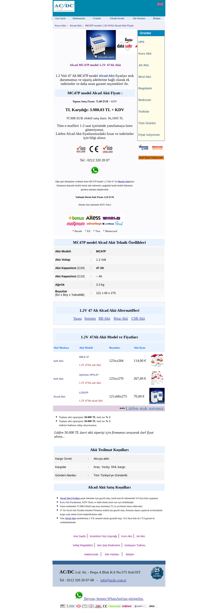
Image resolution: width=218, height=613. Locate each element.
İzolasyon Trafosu (134, 545)
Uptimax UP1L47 (88, 374)
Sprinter (90, 318)
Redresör (144, 100)
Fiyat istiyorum (149, 134)
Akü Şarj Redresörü (108, 545)
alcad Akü (59, 396)
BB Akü (104, 318)
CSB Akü (138, 318)
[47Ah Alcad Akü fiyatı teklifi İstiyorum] (151, 158)
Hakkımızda (91, 554)
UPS (141, 42)
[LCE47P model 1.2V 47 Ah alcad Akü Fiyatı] (157, 403)
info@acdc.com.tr (113, 580)
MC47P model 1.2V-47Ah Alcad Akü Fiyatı (109, 25)
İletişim (130, 554)
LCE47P (83, 392)
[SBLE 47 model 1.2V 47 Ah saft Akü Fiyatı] (157, 367)
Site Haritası (112, 554)
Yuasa (77, 318)
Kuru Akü (60, 25)
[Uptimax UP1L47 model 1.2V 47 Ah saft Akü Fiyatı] (157, 385)
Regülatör (145, 88)
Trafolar (143, 111)
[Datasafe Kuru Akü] (120, 45)
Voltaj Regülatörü (83, 545)
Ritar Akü (121, 318)
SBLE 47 (84, 357)
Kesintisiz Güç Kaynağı (103, 536)
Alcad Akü (76, 25)
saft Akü (58, 361)
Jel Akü (143, 65)
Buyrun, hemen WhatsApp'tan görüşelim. (113, 599)
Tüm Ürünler (147, 123)
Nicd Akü (144, 76)
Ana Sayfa (79, 536)
